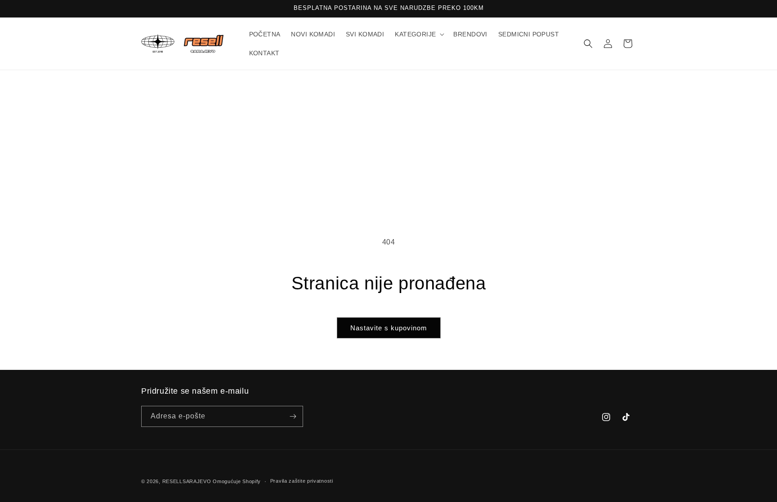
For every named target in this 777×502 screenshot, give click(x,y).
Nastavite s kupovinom (388, 328)
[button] (418, 34)
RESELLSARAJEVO (186, 481)
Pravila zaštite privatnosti (301, 481)
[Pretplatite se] (293, 416)
